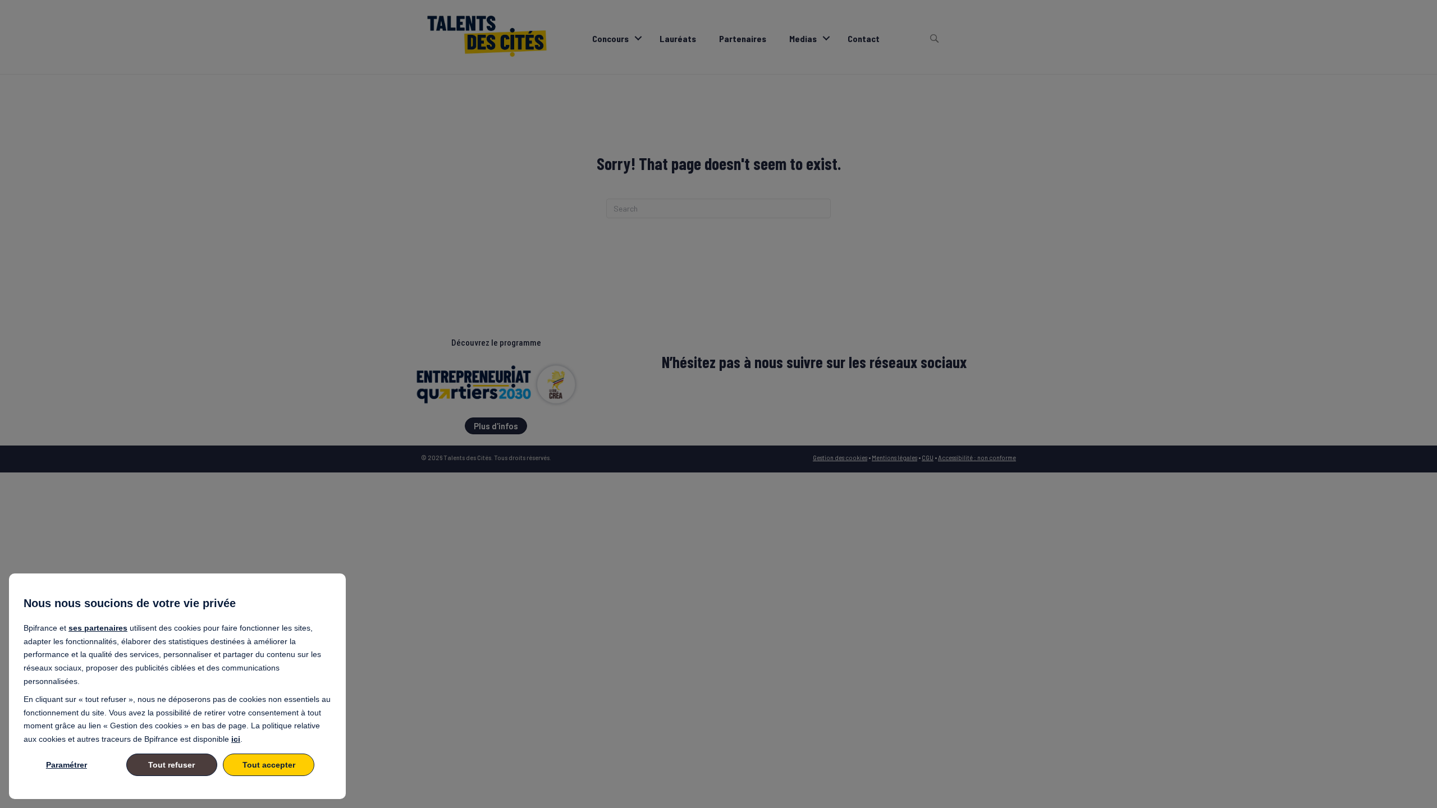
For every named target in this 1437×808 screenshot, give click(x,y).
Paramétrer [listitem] (66, 764)
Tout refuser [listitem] (171, 764)
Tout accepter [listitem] (268, 764)
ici (235, 738)
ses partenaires (97, 627)
